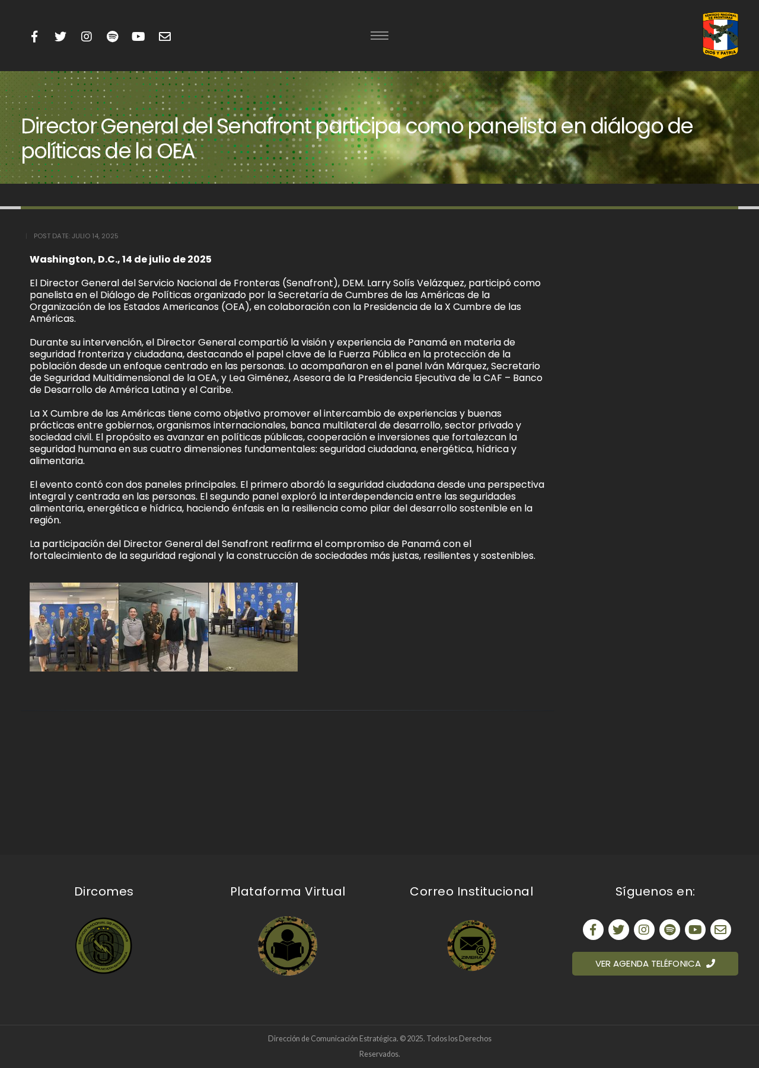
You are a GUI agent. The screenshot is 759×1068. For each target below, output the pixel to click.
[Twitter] (60, 37)
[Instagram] (86, 37)
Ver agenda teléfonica (649, 963)
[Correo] (720, 929)
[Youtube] (112, 37)
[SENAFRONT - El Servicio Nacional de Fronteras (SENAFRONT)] (720, 35)
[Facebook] (34, 37)
